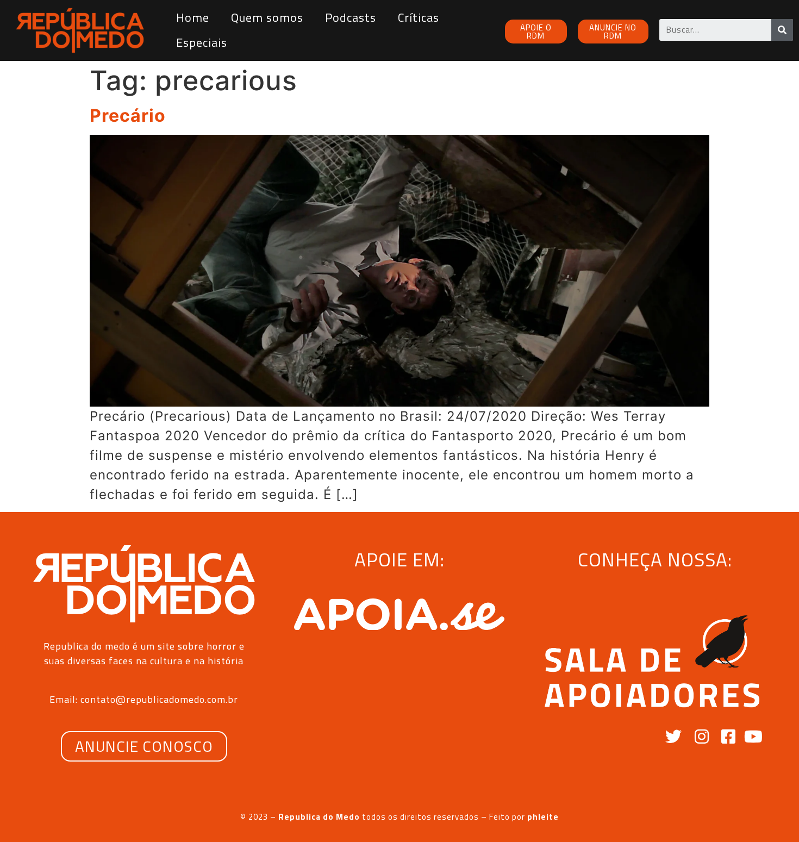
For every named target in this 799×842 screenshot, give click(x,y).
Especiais (201, 42)
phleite (543, 816)
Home (192, 17)
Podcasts (350, 17)
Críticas (418, 17)
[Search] (782, 30)
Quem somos (267, 17)
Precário (128, 115)
